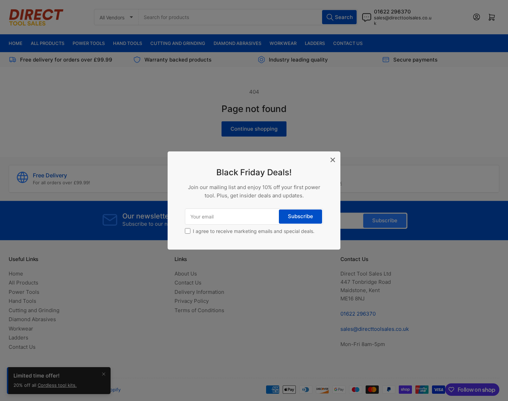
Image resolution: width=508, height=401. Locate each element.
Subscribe (300, 216)
